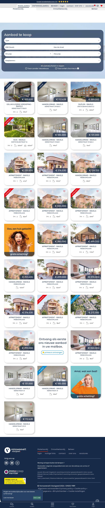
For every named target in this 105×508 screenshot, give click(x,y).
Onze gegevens (44, 491)
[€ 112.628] (52, 91)
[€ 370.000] (86, 269)
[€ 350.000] (86, 340)
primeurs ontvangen (53, 352)
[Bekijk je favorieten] (101, 5)
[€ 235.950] (19, 162)
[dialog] (22, 495)
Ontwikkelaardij (60, 9)
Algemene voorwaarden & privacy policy (55, 488)
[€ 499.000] (86, 234)
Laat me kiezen (8, 498)
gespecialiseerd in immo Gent (85, 478)
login (62, 6)
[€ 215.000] (86, 305)
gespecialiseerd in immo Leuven (81, 472)
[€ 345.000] (52, 198)
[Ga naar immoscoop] (13, 472)
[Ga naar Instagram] (17, 463)
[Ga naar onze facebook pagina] (6, 463)
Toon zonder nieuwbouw (38, 68)
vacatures (89, 6)
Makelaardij (18, 9)
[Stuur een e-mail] (98, 5)
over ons (72, 453)
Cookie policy (80, 488)
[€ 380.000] (52, 234)
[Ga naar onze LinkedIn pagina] (12, 463)
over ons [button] (79, 6)
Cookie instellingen (76, 491)
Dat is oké (37, 498)
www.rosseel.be (68, 478)
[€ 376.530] (52, 162)
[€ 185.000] (19, 91)
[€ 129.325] (86, 162)
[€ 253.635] (19, 269)
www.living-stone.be (63, 472)
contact (70, 6)
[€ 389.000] (86, 91)
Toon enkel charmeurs (67, 68)
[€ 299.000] (19, 340)
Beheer (95, 9)
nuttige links (50, 453)
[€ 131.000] (86, 127)
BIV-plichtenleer (60, 491)
